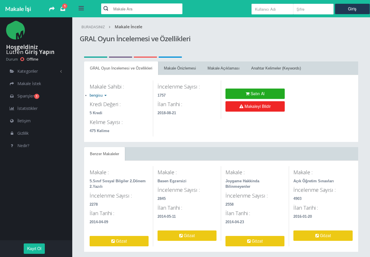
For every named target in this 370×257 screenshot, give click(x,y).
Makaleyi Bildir (257, 106)
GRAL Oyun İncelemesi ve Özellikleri (121, 68)
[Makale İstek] (52, 9)
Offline (32, 59)
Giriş (352, 9)
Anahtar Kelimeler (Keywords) (276, 68)
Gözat (121, 241)
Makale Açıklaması (224, 68)
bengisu (97, 95)
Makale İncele (128, 26)
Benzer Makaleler (104, 154)
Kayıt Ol (34, 248)
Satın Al (256, 93)
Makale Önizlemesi (180, 68)
